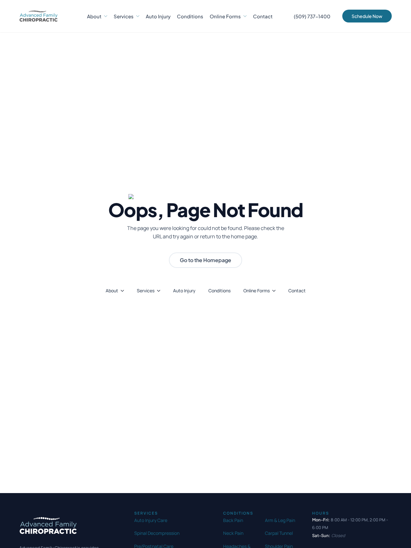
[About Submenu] (104, 16)
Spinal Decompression (156, 533)
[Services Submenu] (136, 16)
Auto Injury (158, 16)
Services (124, 16)
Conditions (190, 16)
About (94, 16)
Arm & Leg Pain (280, 520)
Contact (263, 16)
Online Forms (225, 16)
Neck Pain (233, 533)
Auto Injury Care (150, 520)
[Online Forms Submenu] (244, 16)
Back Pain (233, 520)
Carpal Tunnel (279, 533)
